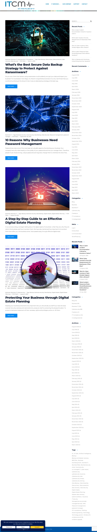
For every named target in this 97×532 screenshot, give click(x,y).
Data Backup (41, 59)
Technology (86, 512)
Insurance (85, 496)
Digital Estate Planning (58, 213)
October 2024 (76, 138)
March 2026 (75, 89)
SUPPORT (76, 4)
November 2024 (76, 135)
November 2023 (76, 170)
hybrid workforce (76, 496)
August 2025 (75, 109)
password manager (77, 508)
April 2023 (75, 190)
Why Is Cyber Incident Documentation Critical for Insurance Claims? (81, 31)
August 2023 (75, 178)
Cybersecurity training (78, 481)
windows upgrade (77, 519)
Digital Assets (47, 213)
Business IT (14, 59)
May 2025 (74, 118)
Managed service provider (79, 501)
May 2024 (74, 152)
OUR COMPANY (67, 4)
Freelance (75, 213)
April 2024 (75, 155)
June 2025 (75, 115)
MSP (84, 503)
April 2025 (75, 121)
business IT (85, 462)
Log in (73, 228)
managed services (77, 503)
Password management (56, 135)
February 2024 (76, 161)
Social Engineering (77, 512)
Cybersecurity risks (77, 476)
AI (72, 453)
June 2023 (75, 184)
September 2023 (77, 175)
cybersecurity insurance (78, 474)
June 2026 (75, 80)
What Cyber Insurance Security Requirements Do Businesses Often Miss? (81, 39)
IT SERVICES (55, 4)
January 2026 (75, 95)
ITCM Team (23, 61)
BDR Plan (74, 460)
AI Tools (76, 453)
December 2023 (76, 167)
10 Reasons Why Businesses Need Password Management (31, 142)
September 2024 (77, 141)
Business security (21, 135)
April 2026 (75, 86)
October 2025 (76, 104)
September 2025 (77, 106)
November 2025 (76, 101)
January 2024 (76, 164)
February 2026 (76, 92)
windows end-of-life (77, 517)
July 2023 (74, 181)
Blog (73, 202)
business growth (76, 462)
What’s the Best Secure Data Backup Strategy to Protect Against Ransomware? (33, 68)
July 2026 (74, 78)
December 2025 (76, 98)
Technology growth (77, 515)
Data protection (57, 59)
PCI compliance (76, 510)
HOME (47, 4)
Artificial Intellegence (85, 453)
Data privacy (49, 59)
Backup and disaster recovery (80, 458)
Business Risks (76, 465)
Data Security (14, 61)
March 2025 (75, 124)
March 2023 (75, 193)
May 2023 (74, 187)
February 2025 (76, 127)
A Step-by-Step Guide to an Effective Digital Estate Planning (33, 220)
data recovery (75, 487)
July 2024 (74, 147)
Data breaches (84, 483)
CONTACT (85, 4)
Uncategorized (76, 219)
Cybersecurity (21, 59)
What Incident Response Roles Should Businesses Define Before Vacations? (81, 53)
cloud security (30, 135)
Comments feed (76, 233)
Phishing (84, 510)
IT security (74, 499)
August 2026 (75, 75)
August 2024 (75, 144)
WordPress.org (76, 236)
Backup (24, 213)
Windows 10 (86, 515)
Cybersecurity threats (78, 478)
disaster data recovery (78, 494)
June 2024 (75, 150)
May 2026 (74, 83)
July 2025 (74, 112)
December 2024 (76, 132)
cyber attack (84, 469)
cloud (73, 467)
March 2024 (75, 158)
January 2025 (75, 129)
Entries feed (75, 231)
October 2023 (76, 173)
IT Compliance (29, 59)
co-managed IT (76, 469)
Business (7, 59)
